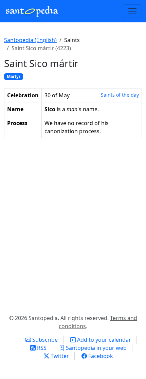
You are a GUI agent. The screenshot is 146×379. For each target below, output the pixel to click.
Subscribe (44, 339)
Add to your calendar (103, 339)
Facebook (100, 356)
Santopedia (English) (30, 40)
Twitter (59, 356)
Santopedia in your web (96, 348)
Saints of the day (120, 95)
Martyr (13, 76)
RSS (41, 348)
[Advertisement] (73, 225)
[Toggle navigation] (132, 11)
